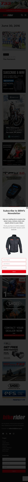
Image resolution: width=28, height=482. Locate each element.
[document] (14, 241)
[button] (27, 207)
